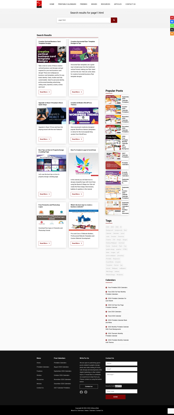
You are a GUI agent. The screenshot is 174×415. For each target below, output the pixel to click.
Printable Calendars (67, 4)
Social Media (109, 262)
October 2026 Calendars (61, 375)
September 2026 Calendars (62, 371)
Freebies (83, 4)
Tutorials (92, 410)
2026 (117, 227)
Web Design (109, 271)
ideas (107, 252)
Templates (109, 265)
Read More (44, 92)
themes (116, 265)
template (117, 262)
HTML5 (125, 249)
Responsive (116, 259)
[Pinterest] (172, 18)
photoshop (120, 255)
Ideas (86, 410)
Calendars (116, 233)
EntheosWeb (95, 408)
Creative (108, 239)
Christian (113, 236)
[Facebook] (172, 22)
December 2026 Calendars (62, 384)
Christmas (121, 236)
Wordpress (120, 274)
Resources (105, 4)
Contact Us (130, 4)
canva (122, 233)
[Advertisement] (117, 58)
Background (109, 230)
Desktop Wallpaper (111, 243)
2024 (107, 227)
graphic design (110, 249)
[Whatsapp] (172, 26)
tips (121, 265)
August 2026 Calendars (61, 367)
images (113, 252)
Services (81, 410)
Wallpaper (115, 268)
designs (125, 239)
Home (52, 4)
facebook (114, 246)
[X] (172, 29)
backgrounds (118, 230)
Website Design (110, 274)
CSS (114, 239)
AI (120, 227)
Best (125, 230)
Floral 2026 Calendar (114, 316)
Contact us (89, 386)
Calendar (108, 233)
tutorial (108, 268)
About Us (74, 410)
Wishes (94, 4)
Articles (118, 4)
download (121, 243)
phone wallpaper (111, 255)
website (117, 271)
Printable (108, 259)
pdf (118, 252)
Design (119, 239)
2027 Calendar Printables (62, 388)
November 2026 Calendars (62, 379)
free (125, 246)
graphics (118, 249)
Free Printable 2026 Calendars (117, 287)
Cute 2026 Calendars (114, 312)
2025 (112, 227)
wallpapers (123, 268)
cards (107, 236)
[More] (172, 33)
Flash (120, 246)
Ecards (108, 246)
